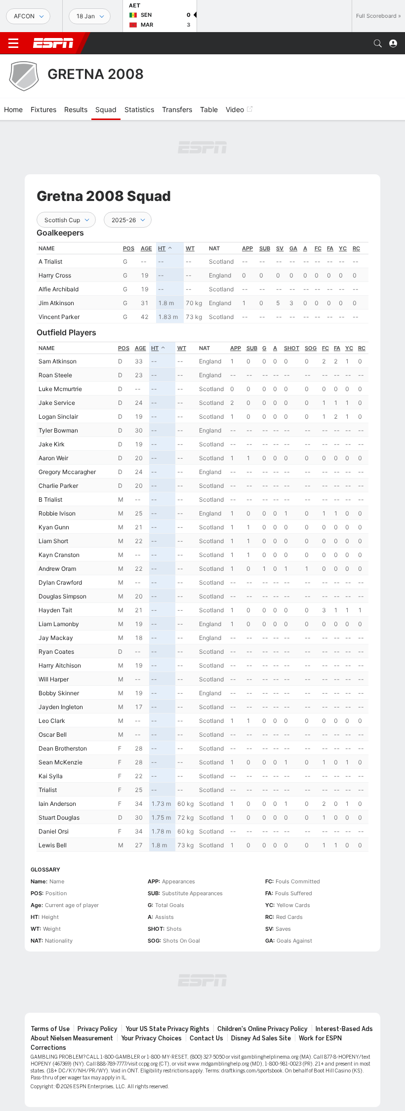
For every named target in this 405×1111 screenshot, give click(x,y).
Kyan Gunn (54, 527)
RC (356, 248)
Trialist (48, 790)
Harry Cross (55, 275)
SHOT (291, 348)
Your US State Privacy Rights (167, 1029)
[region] (202, 282)
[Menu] (13, 43)
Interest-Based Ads (344, 1029)
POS (128, 248)
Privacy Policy (98, 1029)
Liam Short (53, 541)
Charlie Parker (58, 485)
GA (293, 248)
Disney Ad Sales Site (261, 1038)
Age (146, 248)
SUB (264, 248)
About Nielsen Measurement (72, 1038)
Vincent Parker (59, 316)
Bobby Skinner (59, 693)
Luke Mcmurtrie (60, 389)
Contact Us (206, 1038)
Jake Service (57, 402)
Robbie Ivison (57, 513)
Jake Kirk (52, 444)
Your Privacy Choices (151, 1038)
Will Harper (54, 679)
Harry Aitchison (60, 665)
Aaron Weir (53, 458)
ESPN (53, 43)
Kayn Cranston (59, 554)
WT (190, 248)
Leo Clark (52, 720)
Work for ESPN (320, 1038)
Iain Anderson (57, 803)
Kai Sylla (51, 776)
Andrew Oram (57, 568)
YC (343, 248)
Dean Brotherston (63, 748)
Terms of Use (50, 1029)
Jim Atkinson (56, 303)
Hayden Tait (55, 610)
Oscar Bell (53, 734)
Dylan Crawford (60, 582)
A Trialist (50, 261)
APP (247, 248)
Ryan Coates (56, 651)
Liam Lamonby (59, 624)
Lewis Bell (53, 845)
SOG (311, 348)
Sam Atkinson (58, 361)
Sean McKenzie (60, 762)
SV (280, 248)
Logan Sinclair (58, 416)
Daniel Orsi (54, 831)
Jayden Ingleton (61, 707)
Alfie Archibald (59, 289)
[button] (378, 43)
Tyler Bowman (58, 430)
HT (161, 248)
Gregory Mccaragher (67, 472)
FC (318, 248)
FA (330, 248)
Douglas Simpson (62, 596)
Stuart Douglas (59, 817)
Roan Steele (55, 375)
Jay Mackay (56, 637)
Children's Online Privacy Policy (262, 1029)
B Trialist (50, 499)
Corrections (48, 1047)
